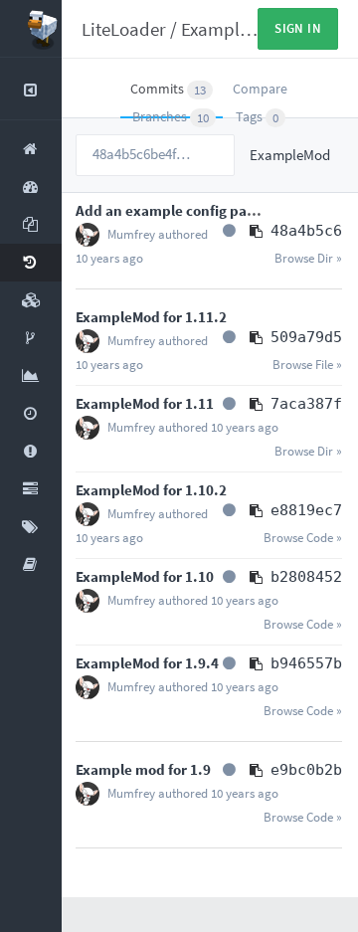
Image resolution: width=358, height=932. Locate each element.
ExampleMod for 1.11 (145, 403)
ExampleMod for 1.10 (145, 576)
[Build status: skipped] (229, 230)
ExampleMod (232, 29)
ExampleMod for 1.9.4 (147, 662)
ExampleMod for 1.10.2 (151, 489)
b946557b (306, 663)
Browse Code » (303, 537)
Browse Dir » (308, 258)
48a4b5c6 (306, 231)
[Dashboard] (31, 29)
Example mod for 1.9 (143, 769)
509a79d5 (306, 337)
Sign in (297, 28)
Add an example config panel (172, 210)
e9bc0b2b (306, 770)
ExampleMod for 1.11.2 (151, 316)
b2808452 (306, 577)
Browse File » (307, 364)
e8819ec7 (306, 510)
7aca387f (306, 404)
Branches (170, 116)
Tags (257, 116)
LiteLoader (124, 29)
